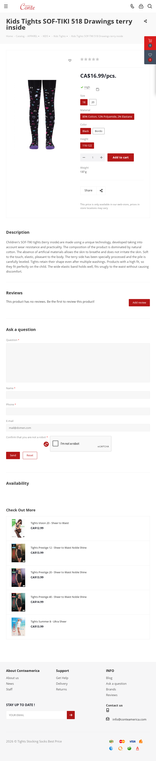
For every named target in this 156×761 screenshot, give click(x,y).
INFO (110, 670)
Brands (111, 689)
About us (12, 678)
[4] (94, 59)
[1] (82, 59)
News (10, 683)
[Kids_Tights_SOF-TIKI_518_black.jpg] (42, 117)
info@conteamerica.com (129, 719)
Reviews (111, 695)
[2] (86, 59)
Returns (61, 689)
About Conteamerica (23, 670)
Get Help (62, 678)
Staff (9, 689)
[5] (98, 59)
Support (62, 670)
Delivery (62, 683)
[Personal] (141, 6)
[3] (90, 59)
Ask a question (116, 683)
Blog (109, 678)
